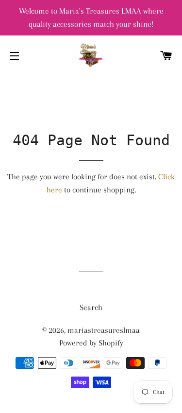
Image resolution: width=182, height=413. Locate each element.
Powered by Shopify (91, 342)
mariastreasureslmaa (103, 330)
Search (91, 307)
